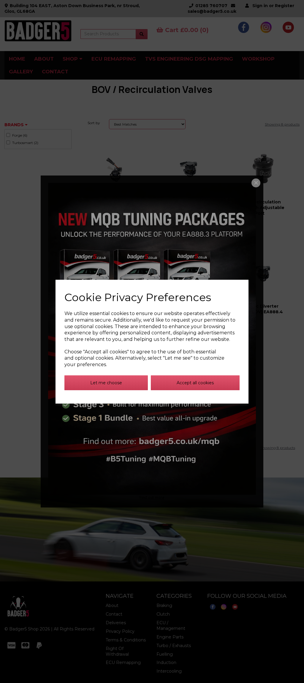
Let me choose (106, 382)
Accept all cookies (195, 382)
